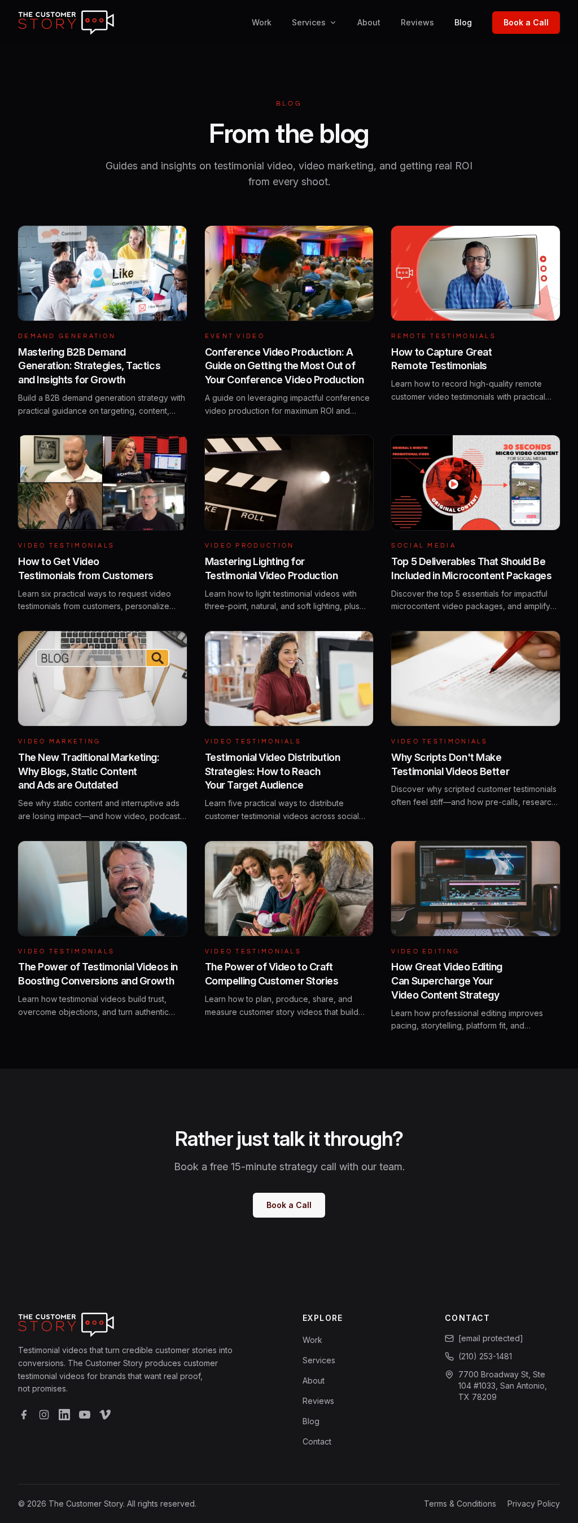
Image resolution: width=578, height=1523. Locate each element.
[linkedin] (64, 1414)
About (368, 22)
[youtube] (85, 1414)
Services (309, 22)
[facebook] (24, 1414)
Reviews (417, 22)
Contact (317, 1441)
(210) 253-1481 (485, 1356)
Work (262, 22)
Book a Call (526, 22)
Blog (463, 22)
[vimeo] (105, 1414)
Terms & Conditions (460, 1503)
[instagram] (44, 1414)
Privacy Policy (533, 1503)
